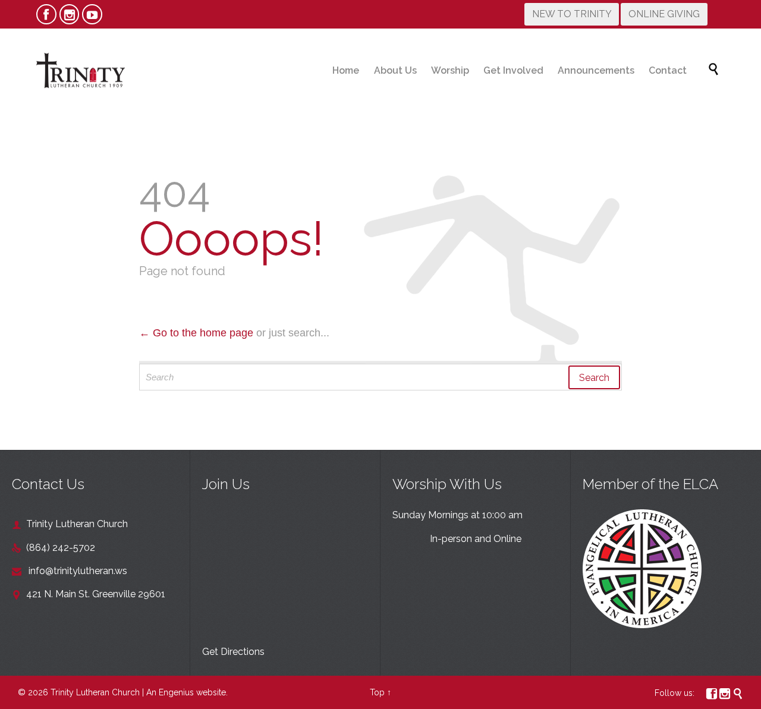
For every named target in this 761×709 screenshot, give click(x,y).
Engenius (176, 692)
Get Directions (233, 651)
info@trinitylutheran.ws (69, 570)
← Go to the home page (196, 333)
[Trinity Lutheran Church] (80, 70)
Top (377, 692)
